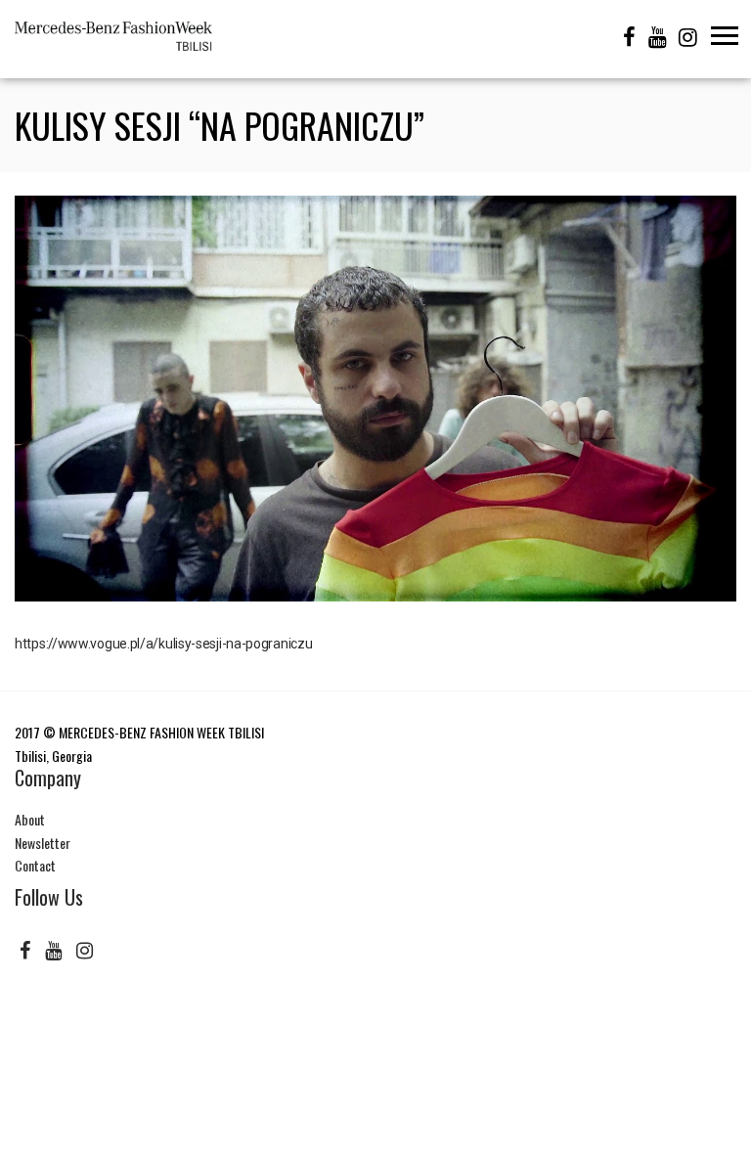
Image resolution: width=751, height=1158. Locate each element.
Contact (35, 865)
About (30, 819)
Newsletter (42, 842)
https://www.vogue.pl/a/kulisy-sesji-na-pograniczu (163, 643)
